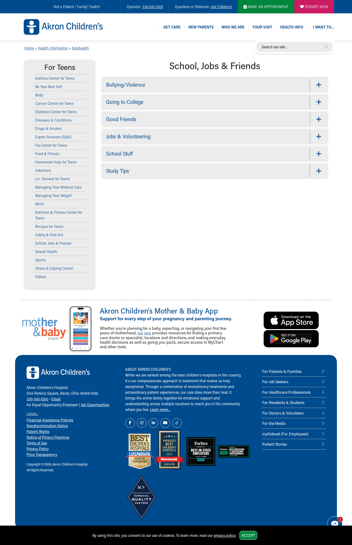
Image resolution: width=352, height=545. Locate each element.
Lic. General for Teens (52, 178)
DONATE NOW (316, 6)
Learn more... (160, 409)
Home (29, 48)
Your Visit (262, 26)
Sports (40, 259)
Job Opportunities (95, 404)
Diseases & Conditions (53, 120)
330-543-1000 (152, 6)
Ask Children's (221, 6)
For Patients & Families (281, 371)
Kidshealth (80, 48)
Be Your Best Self (48, 86)
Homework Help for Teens (56, 161)
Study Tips (117, 170)
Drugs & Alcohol (48, 128)
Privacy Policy (38, 448)
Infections (43, 170)
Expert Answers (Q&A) (53, 136)
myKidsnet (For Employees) (285, 433)
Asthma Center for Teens (55, 78)
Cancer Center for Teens (54, 103)
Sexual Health (46, 251)
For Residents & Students (283, 402)
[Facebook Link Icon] (130, 423)
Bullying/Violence (125, 84)
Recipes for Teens (49, 226)
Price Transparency (42, 454)
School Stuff (119, 153)
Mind (39, 203)
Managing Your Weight (53, 195)
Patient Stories (274, 444)
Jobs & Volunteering (128, 136)
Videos (40, 276)
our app (144, 333)
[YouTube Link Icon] (165, 423)
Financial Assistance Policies (50, 419)
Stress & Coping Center (54, 268)
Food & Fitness (47, 153)
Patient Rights (38, 431)
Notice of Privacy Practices (48, 437)
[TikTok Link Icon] (177, 423)
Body (39, 94)
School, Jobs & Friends (53, 243)
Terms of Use (37, 442)
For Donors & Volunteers (283, 413)
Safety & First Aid (49, 234)
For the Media (274, 423)
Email (56, 398)
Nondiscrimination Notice (47, 425)
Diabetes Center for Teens (56, 111)
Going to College (124, 101)
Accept (248, 535)
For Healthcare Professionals (286, 392)
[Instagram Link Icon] (142, 423)
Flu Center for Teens (51, 145)
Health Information (53, 48)
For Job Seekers (275, 381)
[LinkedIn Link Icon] (153, 423)
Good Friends (121, 119)
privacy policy (224, 535)
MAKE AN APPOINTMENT (268, 6)
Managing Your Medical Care (58, 187)
